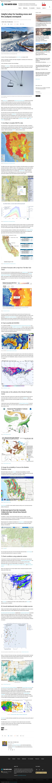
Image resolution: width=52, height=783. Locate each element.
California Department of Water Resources (9, 263)
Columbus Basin (22, 170)
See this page (3, 505)
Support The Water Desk (41, 772)
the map (14, 471)
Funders (21, 779)
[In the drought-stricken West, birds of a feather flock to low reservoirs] (43, 18)
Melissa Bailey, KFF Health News (41, 62)
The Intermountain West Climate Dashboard (9, 687)
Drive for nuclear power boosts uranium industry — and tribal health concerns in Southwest (43, 59)
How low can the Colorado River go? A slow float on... (43, 52)
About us (13, 758)
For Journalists (30, 758)
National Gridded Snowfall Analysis (12, 350)
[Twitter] (44, 3)
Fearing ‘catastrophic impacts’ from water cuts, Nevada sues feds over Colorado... (42, 38)
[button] (49, 7)
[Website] (43, 770)
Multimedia (24, 758)
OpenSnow (14, 114)
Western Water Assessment (27, 687)
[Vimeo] (46, 3)
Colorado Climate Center (25, 612)
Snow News (19, 57)
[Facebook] (9, 749)
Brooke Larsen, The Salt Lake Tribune (42, 69)
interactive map (25, 272)
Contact (42, 758)
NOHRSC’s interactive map (17, 327)
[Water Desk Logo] (8, 4)
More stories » (38, 79)
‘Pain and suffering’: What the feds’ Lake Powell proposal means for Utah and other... (43, 66)
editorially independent (20, 771)
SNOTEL (13, 129)
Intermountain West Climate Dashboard (19, 714)
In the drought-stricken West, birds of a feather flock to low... (43, 23)
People (17, 779)
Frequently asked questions (39, 779)
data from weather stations (21, 564)
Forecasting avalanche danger (26, 560)
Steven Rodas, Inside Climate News (41, 40)
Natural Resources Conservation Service (9, 163)
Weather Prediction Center (7, 502)
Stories (19, 758)
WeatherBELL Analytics (23, 118)
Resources (37, 758)
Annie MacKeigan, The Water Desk (41, 25)
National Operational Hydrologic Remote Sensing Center (20, 325)
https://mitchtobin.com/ (11, 743)
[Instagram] (42, 3)
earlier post (5, 100)
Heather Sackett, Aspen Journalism (41, 54)
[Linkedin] (13, 749)
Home (9, 758)
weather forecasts (12, 564)
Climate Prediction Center (23, 403)
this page (4, 601)
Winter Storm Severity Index (19, 100)
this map (28, 601)
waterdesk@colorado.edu (22, 775)
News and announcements (29, 779)
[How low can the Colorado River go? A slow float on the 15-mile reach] (43, 47)
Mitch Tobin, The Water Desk (7, 21)
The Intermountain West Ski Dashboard (8, 612)
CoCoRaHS (5, 548)
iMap (21, 128)
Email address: (38, 91)
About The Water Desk (10, 779)
